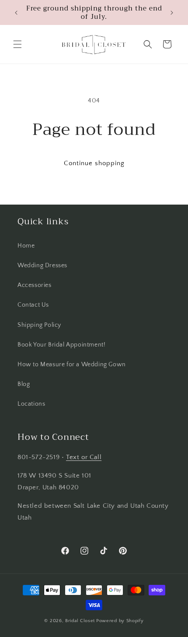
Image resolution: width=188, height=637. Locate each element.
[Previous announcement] (16, 12)
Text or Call (83, 457)
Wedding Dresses (42, 265)
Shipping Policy (39, 325)
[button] (17, 44)
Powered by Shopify (120, 620)
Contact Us (33, 304)
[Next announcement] (171, 12)
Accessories (34, 285)
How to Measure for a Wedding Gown (71, 364)
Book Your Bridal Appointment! (61, 344)
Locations (31, 403)
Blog (23, 384)
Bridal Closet (80, 620)
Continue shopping (94, 163)
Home (26, 245)
